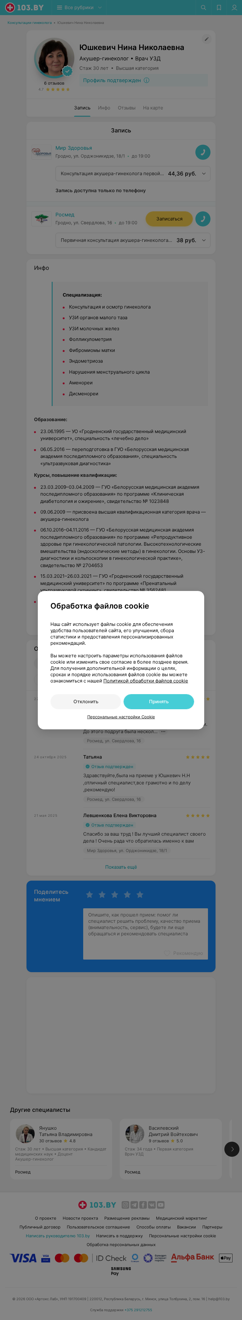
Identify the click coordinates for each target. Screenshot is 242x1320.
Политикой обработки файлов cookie (145, 681)
